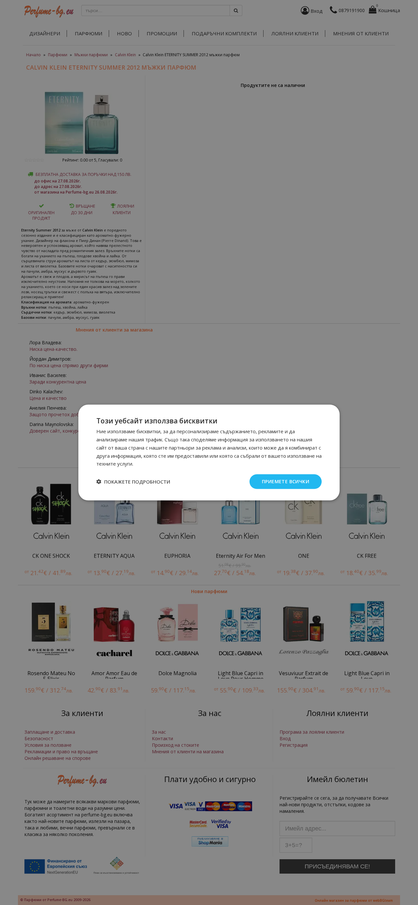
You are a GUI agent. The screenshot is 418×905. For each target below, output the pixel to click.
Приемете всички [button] (285, 481)
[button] (133, 481)
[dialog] (209, 453)
